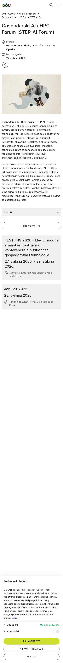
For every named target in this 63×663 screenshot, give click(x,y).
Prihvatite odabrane (32, 649)
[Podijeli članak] (5, 64)
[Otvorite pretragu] (51, 5)
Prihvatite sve (31, 641)
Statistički (13, 631)
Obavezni (12, 624)
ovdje (14, 618)
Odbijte (31, 656)
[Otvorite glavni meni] (59, 5)
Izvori (8, 212)
